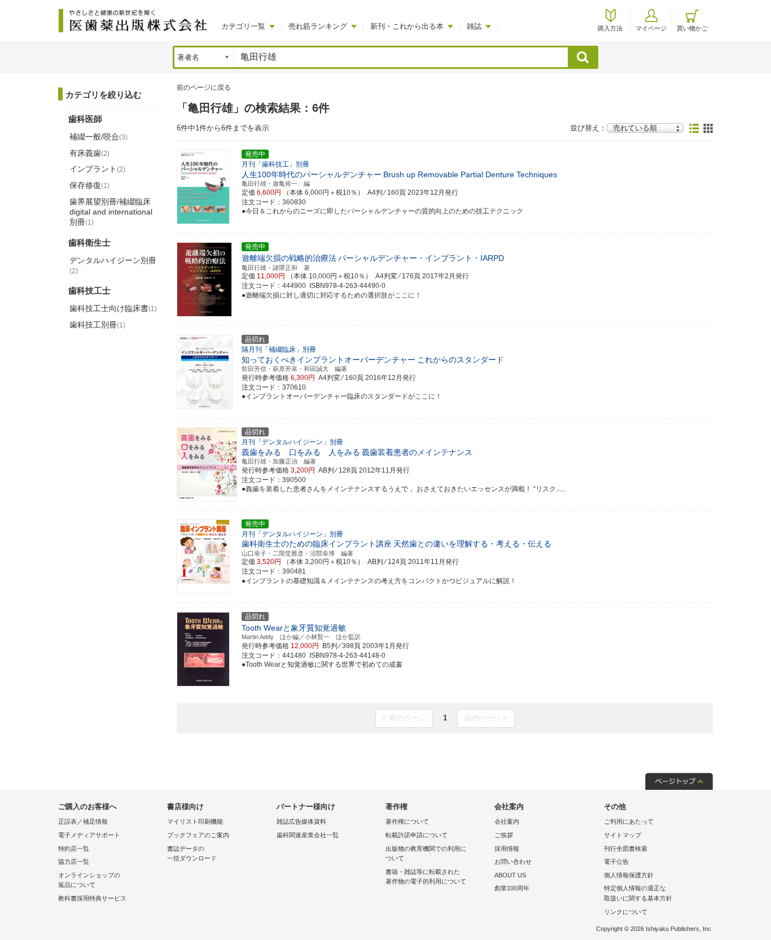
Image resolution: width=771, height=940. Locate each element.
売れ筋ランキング (317, 26)
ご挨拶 (503, 835)
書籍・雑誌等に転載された (426, 876)
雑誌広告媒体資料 (301, 821)
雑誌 (474, 26)
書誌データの (192, 853)
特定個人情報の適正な (638, 893)
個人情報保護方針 (629, 875)
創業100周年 (511, 888)
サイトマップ (622, 835)
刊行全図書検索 (625, 848)
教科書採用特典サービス (92, 898)
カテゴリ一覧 (243, 26)
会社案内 (506, 821)
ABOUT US (510, 875)
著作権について (407, 821)
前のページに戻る (204, 87)
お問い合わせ (513, 861)
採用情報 (506, 848)
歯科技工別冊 (97, 324)
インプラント (97, 168)
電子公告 (616, 861)
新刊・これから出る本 (407, 26)
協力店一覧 (73, 861)
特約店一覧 (73, 848)
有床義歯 (89, 153)
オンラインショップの (89, 880)
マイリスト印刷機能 (195, 821)
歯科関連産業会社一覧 (308, 835)
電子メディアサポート (89, 835)
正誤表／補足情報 (83, 821)
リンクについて (625, 911)
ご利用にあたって (629, 821)
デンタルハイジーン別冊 (112, 265)
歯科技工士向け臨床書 (113, 308)
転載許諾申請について (417, 835)
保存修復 (89, 185)
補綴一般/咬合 (98, 136)
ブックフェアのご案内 (198, 835)
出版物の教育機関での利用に (426, 853)
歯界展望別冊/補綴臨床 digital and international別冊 (110, 211)
